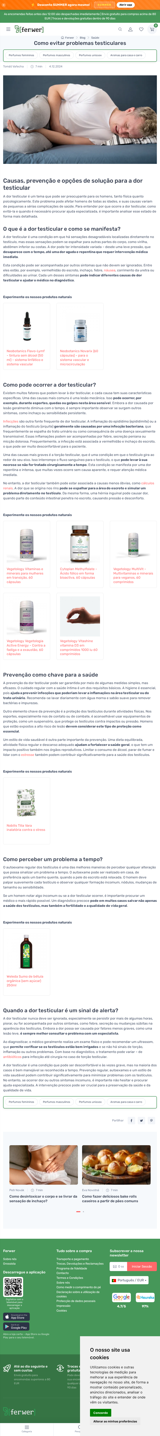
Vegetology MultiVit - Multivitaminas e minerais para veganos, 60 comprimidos (133, 575)
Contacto (62, 1273)
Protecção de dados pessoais (75, 1301)
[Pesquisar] (120, 29)
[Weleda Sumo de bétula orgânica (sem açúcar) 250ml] (27, 950)
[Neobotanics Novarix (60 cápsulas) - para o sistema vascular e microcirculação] (80, 325)
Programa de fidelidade (71, 1268)
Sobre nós (9, 1259)
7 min (38, 66)
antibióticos (12, 1057)
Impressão (63, 1306)
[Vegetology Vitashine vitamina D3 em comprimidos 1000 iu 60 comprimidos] (80, 615)
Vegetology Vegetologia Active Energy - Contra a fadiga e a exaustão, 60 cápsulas (26, 647)
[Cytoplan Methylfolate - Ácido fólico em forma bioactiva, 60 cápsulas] (80, 543)
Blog (82, 37)
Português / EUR (131, 1280)
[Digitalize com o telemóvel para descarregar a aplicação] (14, 1287)
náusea (109, 270)
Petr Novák (16, 1190)
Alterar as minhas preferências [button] (115, 1421)
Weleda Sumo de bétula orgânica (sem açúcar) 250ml (25, 980)
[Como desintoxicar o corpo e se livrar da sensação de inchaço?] (43, 1165)
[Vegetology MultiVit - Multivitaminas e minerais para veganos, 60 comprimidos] (133, 543)
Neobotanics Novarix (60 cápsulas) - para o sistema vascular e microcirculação (79, 357)
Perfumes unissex (90, 55)
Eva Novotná (90, 1190)
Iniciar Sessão (142, 1266)
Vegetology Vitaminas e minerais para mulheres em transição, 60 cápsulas (25, 575)
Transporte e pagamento (72, 1259)
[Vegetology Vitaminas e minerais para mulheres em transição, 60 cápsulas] (27, 543)
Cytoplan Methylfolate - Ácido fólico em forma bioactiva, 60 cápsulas (78, 573)
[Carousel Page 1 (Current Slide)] (78, 1211)
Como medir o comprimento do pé (78, 1287)
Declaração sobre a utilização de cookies (78, 1294)
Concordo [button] (100, 1412)
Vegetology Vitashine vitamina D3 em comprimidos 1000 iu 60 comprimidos (79, 647)
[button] (16, 1317)
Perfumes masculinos (56, 55)
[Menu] (8, 29)
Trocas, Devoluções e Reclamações (80, 1263)
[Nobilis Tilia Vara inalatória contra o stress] (27, 800)
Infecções (10, 421)
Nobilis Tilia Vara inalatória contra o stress (26, 828)
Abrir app (125, 4)
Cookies (61, 1310)
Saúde (95, 37)
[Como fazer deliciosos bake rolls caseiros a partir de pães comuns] (116, 1165)
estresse (27, 755)
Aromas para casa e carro (126, 55)
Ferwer (69, 37)
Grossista (9, 1263)
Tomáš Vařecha (13, 66)
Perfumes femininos (21, 55)
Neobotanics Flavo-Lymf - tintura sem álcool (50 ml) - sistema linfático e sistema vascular (26, 357)
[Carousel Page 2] (83, 1211)
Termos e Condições (69, 1278)
